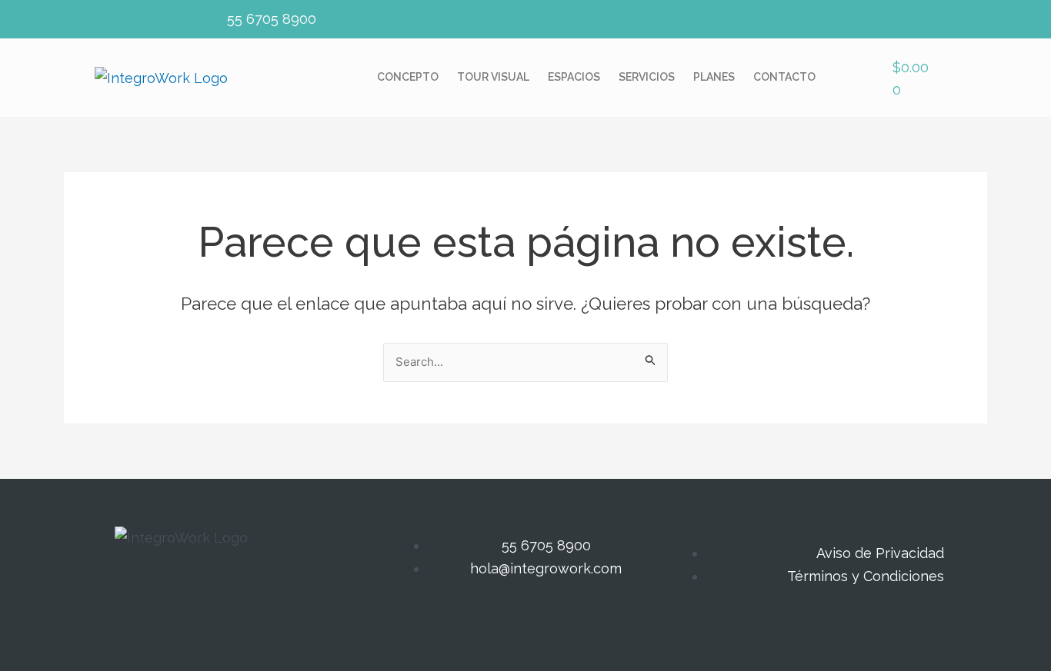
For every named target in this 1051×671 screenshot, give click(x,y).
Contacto (784, 77)
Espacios (574, 77)
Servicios (647, 77)
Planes (714, 77)
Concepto (408, 77)
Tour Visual (493, 77)
